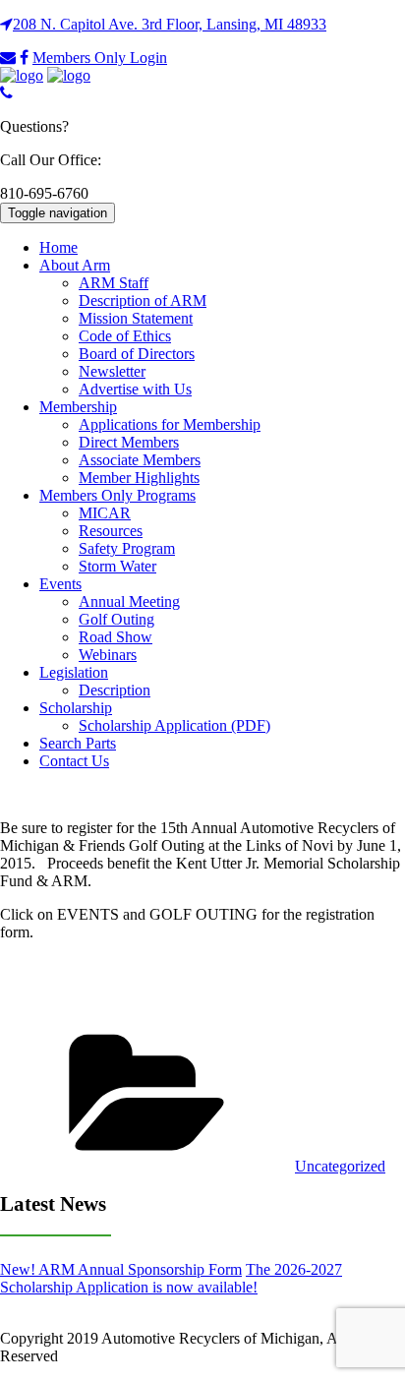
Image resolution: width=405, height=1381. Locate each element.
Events (60, 583)
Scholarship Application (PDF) (174, 725)
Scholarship (75, 707)
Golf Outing (116, 619)
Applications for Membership (169, 424)
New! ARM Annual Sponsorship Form (121, 1269)
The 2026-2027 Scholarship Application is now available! (171, 1278)
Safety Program (127, 548)
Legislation (73, 672)
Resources (111, 530)
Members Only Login (99, 57)
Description (114, 690)
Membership (78, 406)
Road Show (115, 637)
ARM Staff (113, 282)
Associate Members (140, 459)
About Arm (74, 265)
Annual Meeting (129, 601)
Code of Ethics (125, 336)
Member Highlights (139, 477)
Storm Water (117, 566)
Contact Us (74, 760)
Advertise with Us (135, 389)
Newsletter (112, 371)
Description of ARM (142, 300)
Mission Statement (136, 318)
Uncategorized (340, 1166)
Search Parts (77, 743)
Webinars (108, 654)
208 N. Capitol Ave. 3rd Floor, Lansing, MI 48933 (169, 24)
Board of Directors (137, 353)
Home (58, 247)
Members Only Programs (117, 495)
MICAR (105, 513)
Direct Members (129, 442)
